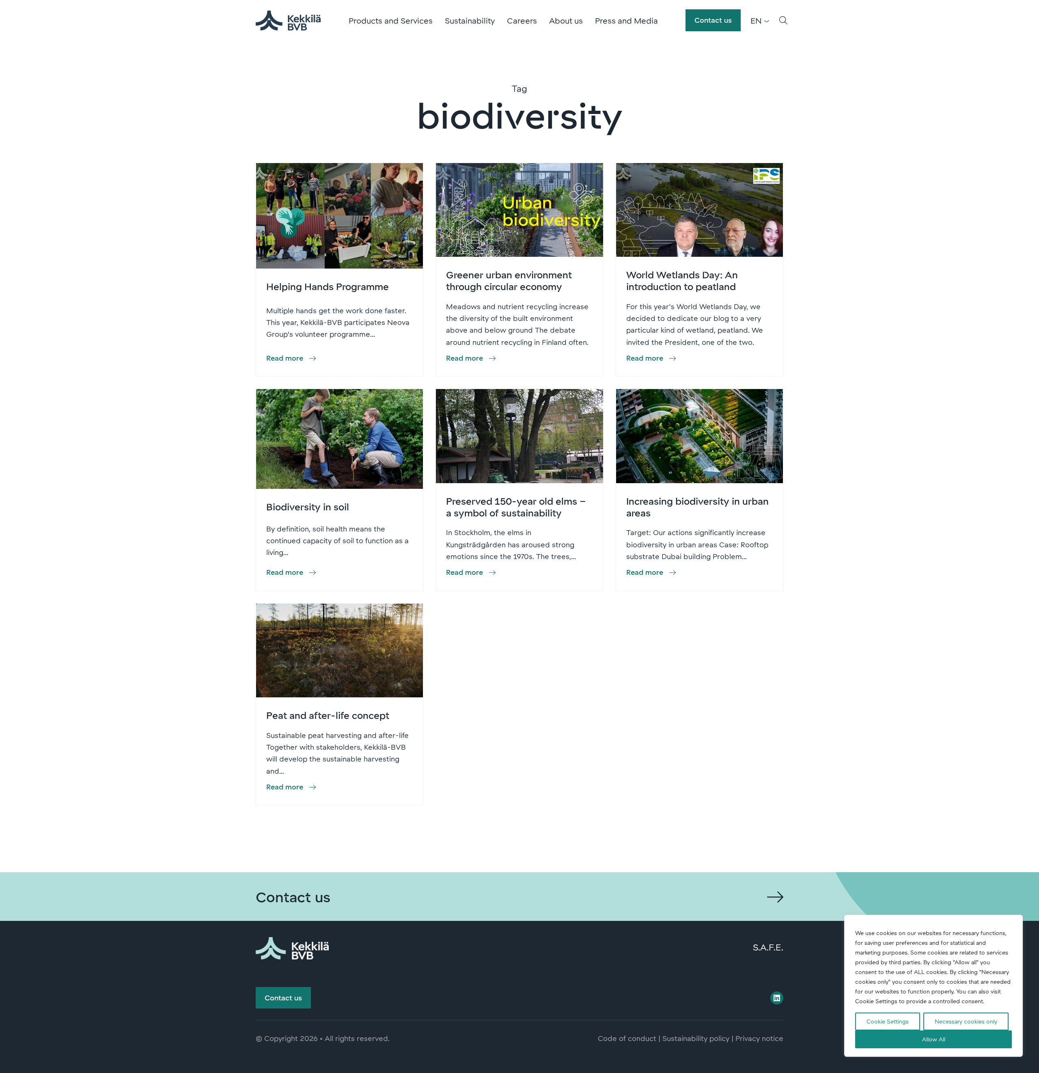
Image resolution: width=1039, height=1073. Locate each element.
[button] (783, 20)
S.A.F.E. (768, 947)
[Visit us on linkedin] (776, 997)
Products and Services (391, 20)
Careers (522, 20)
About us (566, 20)
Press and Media (626, 20)
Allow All (933, 1039)
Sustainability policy (695, 1038)
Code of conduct (627, 1038)
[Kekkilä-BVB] (292, 947)
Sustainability (470, 20)
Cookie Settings (888, 1021)
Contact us (713, 19)
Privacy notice (759, 1038)
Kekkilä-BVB (288, 20)
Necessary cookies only (966, 1021)
